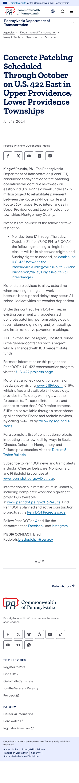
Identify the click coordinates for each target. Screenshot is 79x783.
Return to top (61, 586)
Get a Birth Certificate (18, 681)
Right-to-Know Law (16, 728)
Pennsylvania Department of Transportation (27, 23)
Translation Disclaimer (15, 752)
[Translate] (53, 11)
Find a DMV (10, 674)
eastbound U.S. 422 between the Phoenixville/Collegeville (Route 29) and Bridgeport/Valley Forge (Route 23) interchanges (44, 266)
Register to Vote (14, 667)
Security (35, 752)
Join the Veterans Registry (21, 688)
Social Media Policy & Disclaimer (21, 756)
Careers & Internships (18, 714)
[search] (62, 11)
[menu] (71, 11)
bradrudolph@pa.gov (35, 539)
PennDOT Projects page (46, 512)
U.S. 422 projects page (34, 372)
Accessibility (10, 749)
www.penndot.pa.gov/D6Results (33, 502)
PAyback (9, 695)
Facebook (36, 525)
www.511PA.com (49, 385)
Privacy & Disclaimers (33, 749)
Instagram (60, 525)
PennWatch (11, 721)
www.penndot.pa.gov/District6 (28, 478)
